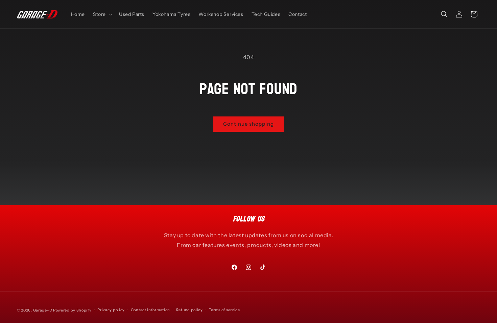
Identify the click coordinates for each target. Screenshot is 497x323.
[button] (102, 14)
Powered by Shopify (72, 310)
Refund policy (189, 309)
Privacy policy (111, 309)
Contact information (150, 309)
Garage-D (42, 310)
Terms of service (224, 309)
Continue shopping (248, 124)
